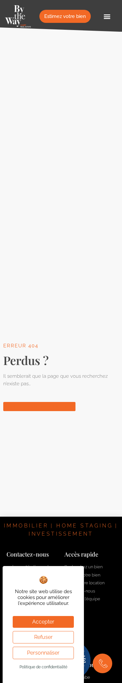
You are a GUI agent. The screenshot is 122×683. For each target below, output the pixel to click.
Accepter (43, 622)
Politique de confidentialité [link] (43, 667)
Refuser (43, 637)
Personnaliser (43, 653)
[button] (107, 16)
